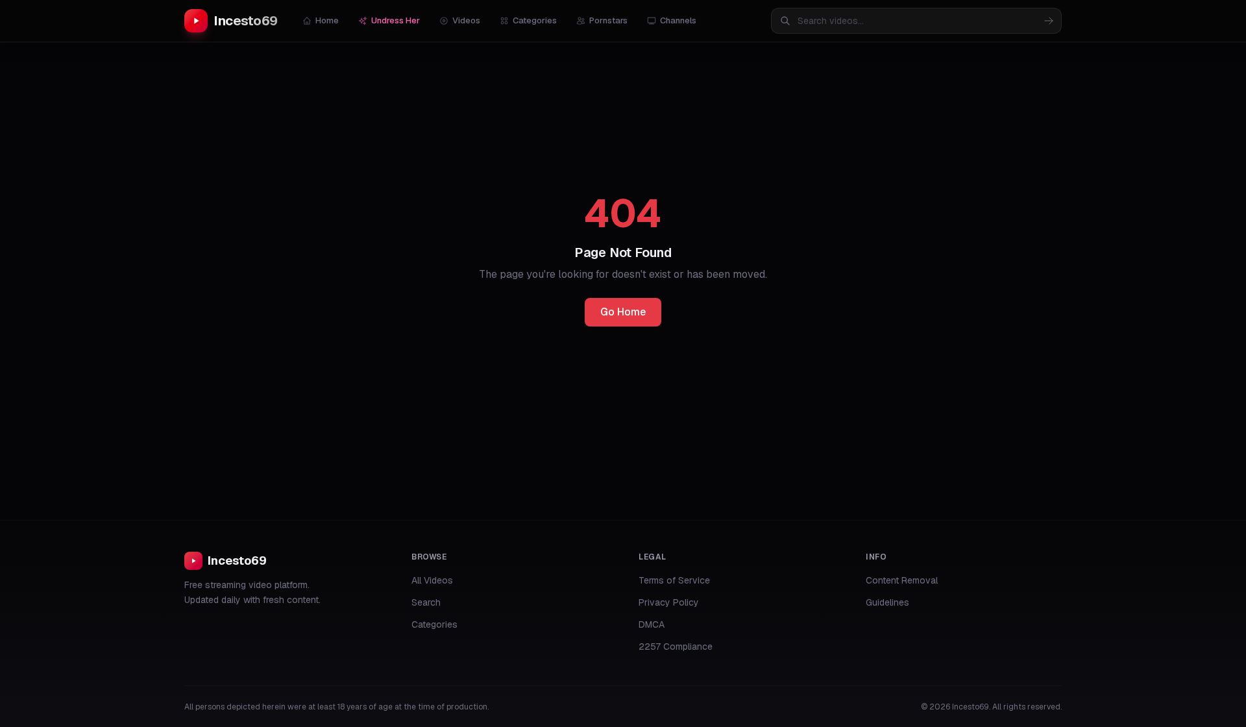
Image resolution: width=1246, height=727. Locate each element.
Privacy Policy (669, 602)
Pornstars (608, 20)
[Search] (1049, 21)
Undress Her (395, 20)
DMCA (652, 624)
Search (426, 602)
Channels (678, 20)
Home (327, 20)
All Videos (432, 580)
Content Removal (902, 580)
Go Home (623, 312)
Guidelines (887, 602)
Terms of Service (674, 580)
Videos (466, 20)
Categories (535, 20)
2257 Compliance (676, 646)
